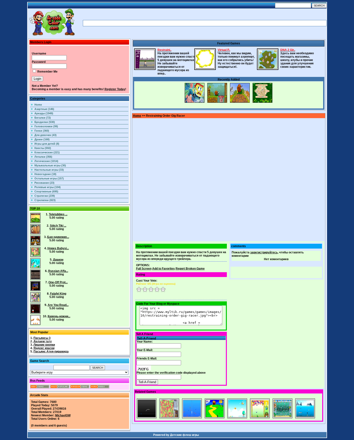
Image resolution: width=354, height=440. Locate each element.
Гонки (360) (41, 130)
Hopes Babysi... (58, 248)
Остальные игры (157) (49, 178)
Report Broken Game (190, 268)
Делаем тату (42, 341)
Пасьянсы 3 (42, 338)
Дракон (58, 259)
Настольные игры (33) (49, 169)
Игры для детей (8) (46, 143)
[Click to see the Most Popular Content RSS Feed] (59, 387)
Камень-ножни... (59, 316)
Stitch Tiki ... (58, 225)
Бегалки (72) (42, 117)
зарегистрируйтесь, (264, 252)
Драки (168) (42, 139)
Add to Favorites (163, 268)
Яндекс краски (43, 348)
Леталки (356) (43, 156)
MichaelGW (63, 415)
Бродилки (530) (44, 122)
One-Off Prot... (58, 282)
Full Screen (143, 268)
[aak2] (52, 35)
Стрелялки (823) (45, 200)
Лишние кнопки (44, 344)
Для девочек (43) (45, 135)
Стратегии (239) (44, 195)
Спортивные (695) (46, 191)
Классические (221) (47, 152)
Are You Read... (58, 305)
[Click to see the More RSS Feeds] (99, 387)
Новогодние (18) (45, 174)
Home (38, 104)
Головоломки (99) (46, 126)
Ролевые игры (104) (47, 187)
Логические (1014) (46, 161)
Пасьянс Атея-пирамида (51, 351)
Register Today (115, 89)
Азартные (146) (44, 109)
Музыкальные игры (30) (50, 165)
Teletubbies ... (58, 214)
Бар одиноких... (58, 237)
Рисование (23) (44, 182)
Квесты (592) (42, 148)
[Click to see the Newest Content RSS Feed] (39, 387)
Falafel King (58, 293)
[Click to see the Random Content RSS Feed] (79, 387)
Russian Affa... (58, 271)
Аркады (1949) (43, 113)
